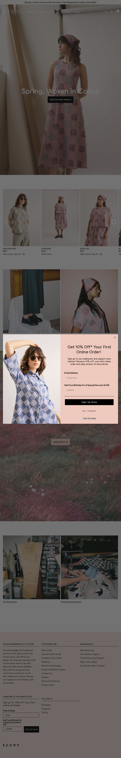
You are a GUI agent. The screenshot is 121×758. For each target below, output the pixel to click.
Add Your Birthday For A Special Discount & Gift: (87, 385)
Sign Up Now (89, 402)
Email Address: (71, 373)
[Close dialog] (115, 337)
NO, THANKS (89, 411)
